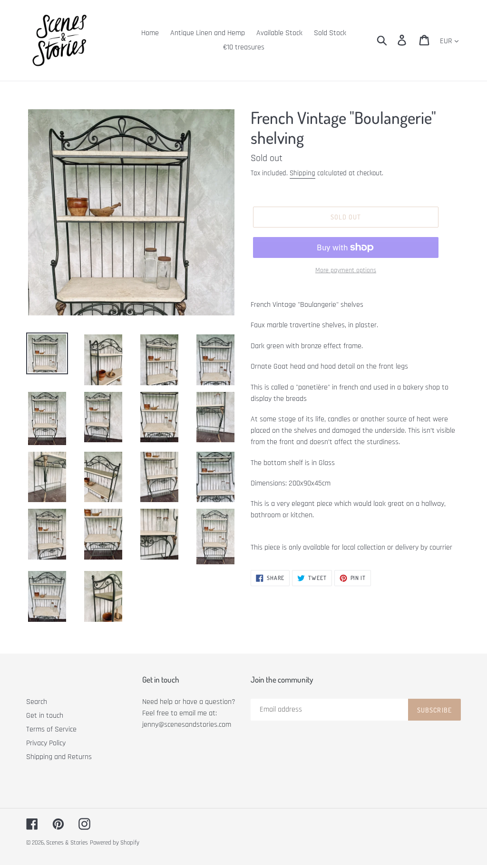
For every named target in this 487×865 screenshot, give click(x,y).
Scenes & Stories (67, 842)
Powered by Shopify (114, 842)
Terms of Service (51, 729)
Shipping (302, 173)
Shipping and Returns (59, 757)
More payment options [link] (345, 270)
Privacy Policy (46, 743)
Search (36, 702)
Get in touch (44, 716)
